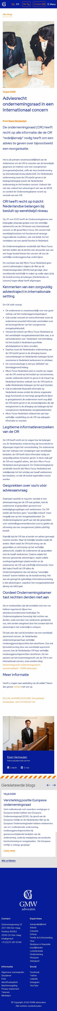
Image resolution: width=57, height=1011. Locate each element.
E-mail (26, 768)
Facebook (34, 972)
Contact (38, 4)
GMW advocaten (4, 4)
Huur (32, 940)
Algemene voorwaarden (12, 972)
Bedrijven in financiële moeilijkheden (40, 946)
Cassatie (34, 930)
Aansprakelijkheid (38, 924)
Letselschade (36, 950)
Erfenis (33, 934)
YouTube (34, 985)
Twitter (33, 975)
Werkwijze (6, 995)
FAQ (3, 978)
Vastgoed (34, 960)
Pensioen (34, 957)
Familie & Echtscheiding (41, 937)
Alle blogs (7, 14)
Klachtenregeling (9, 985)
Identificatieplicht (9, 982)
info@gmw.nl (7, 938)
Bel (24, 4)
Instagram (34, 982)
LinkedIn (13, 768)
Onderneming (36, 954)
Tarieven (5, 992)
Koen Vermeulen (18, 121)
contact (17, 686)
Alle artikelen (9, 860)
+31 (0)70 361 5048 (11, 942)
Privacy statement (10, 988)
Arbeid (33, 927)
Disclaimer (6, 975)
